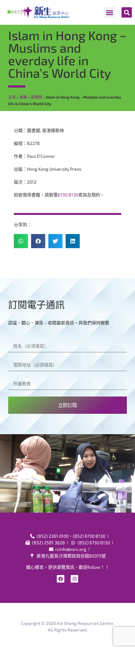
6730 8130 (68, 194)
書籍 (23, 97)
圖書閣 (36, 97)
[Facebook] (60, 579)
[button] (109, 12)
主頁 (12, 97)
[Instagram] (74, 579)
